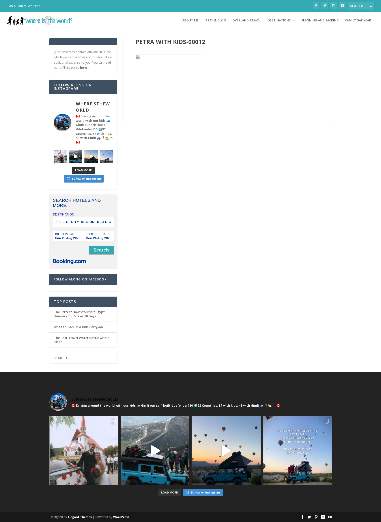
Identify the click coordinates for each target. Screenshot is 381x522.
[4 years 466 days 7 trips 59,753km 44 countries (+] (106, 156)
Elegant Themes (80, 517)
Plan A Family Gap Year (23, 6)
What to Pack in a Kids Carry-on (78, 327)
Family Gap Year (358, 20)
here (83, 67)
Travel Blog (215, 20)
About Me (190, 20)
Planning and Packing (320, 20)
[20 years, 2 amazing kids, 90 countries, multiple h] (60, 156)
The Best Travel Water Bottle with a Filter (82, 340)
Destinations (279, 20)
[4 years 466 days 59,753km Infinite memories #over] (91, 156)
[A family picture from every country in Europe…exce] (75, 156)
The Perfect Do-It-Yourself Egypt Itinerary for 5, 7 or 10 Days (79, 314)
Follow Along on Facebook (80, 279)
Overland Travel (246, 20)
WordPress (121, 517)
